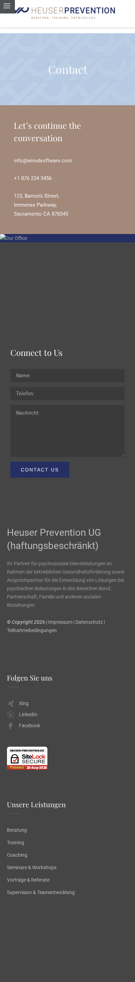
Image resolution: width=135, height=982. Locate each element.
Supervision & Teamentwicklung (41, 892)
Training (15, 842)
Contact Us (40, 469)
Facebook (29, 725)
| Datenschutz (88, 622)
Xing (24, 703)
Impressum (60, 622)
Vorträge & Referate (28, 880)
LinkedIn (28, 714)
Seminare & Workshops (31, 867)
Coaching (17, 855)
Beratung (17, 830)
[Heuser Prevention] (67, 13)
